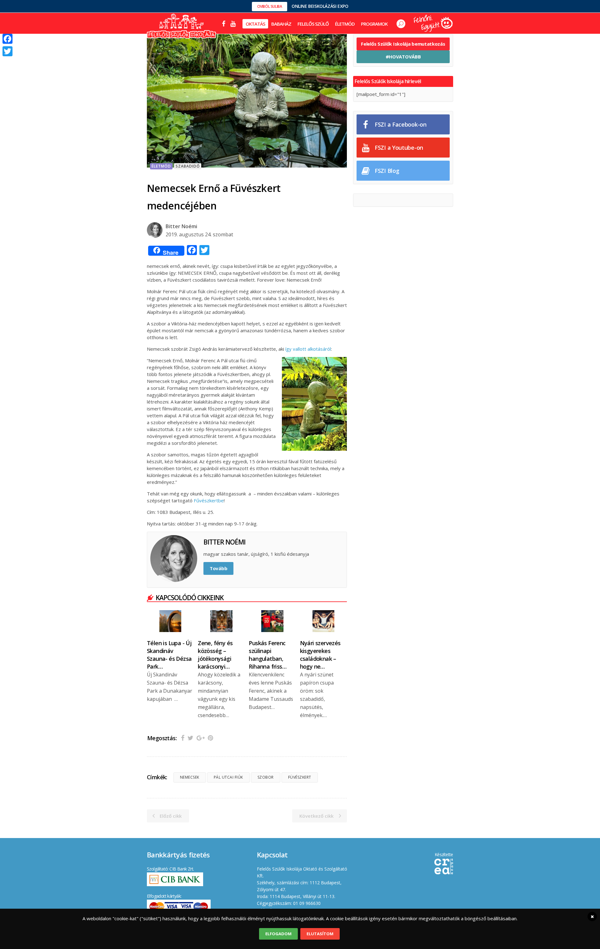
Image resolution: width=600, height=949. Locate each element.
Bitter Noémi (181, 226)
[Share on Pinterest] (210, 738)
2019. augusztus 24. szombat (199, 234)
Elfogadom (278, 933)
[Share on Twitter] (190, 738)
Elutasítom (320, 933)
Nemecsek (189, 777)
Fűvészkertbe (209, 500)
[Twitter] (7, 51)
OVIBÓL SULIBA (269, 6)
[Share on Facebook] (182, 738)
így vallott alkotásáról (308, 349)
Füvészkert (299, 777)
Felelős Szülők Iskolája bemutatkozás (403, 44)
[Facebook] (7, 39)
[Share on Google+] (201, 738)
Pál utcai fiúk (228, 777)
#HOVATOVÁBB (403, 56)
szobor (266, 777)
